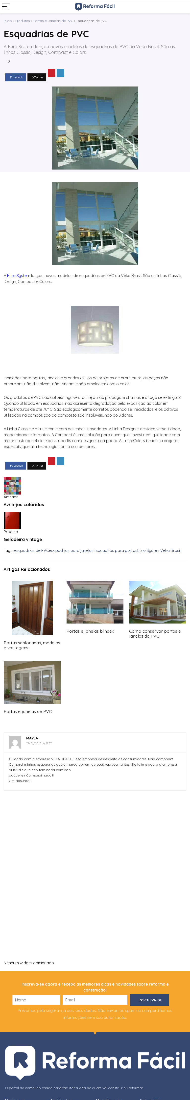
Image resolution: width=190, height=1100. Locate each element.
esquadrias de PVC (31, 550)
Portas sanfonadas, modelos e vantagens (32, 645)
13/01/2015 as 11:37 (39, 743)
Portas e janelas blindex (90, 631)
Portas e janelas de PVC (28, 711)
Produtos (22, 21)
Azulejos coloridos (24, 504)
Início (8, 21)
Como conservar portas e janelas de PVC (155, 633)
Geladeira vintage (23, 539)
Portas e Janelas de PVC (53, 21)
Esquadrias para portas (115, 550)
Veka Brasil (170, 550)
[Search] (182, 6)
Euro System (148, 550)
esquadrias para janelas (71, 550)
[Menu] (6, 6)
